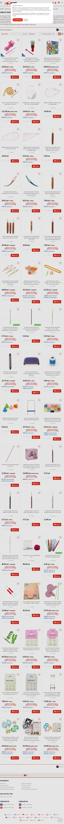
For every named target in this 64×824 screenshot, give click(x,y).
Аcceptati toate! (17, 19)
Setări (25, 19)
